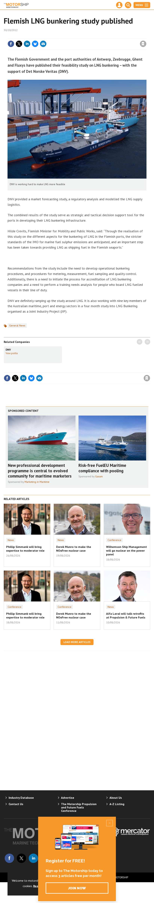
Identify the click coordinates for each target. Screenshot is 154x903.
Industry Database (21, 797)
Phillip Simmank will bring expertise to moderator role (25, 548)
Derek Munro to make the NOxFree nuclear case (73, 548)
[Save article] (143, 43)
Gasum (99, 476)
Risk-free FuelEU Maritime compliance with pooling (102, 468)
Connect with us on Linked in (33, 858)
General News (17, 325)
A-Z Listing (116, 804)
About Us (115, 797)
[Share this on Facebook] (11, 43)
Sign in (99, 36)
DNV (8, 349)
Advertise (67, 797)
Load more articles (77, 642)
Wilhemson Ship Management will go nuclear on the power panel (126, 550)
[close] (146, 36)
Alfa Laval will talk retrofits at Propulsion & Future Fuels (125, 615)
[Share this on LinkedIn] (27, 43)
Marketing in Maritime (37, 482)
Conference (114, 540)
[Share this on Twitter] (19, 43)
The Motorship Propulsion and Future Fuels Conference (79, 807)
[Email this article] (43, 43)
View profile (12, 353)
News (11, 540)
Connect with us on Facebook (9, 858)
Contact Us (16, 804)
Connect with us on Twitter (21, 858)
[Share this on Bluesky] (35, 43)
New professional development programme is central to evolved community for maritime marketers (40, 471)
